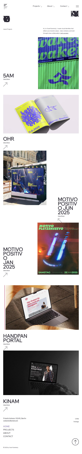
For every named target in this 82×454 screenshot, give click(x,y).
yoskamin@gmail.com (10, 421)
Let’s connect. (64, 33)
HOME (6, 427)
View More (6, 79)
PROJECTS (8, 430)
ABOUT (6, 433)
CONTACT (8, 437)
